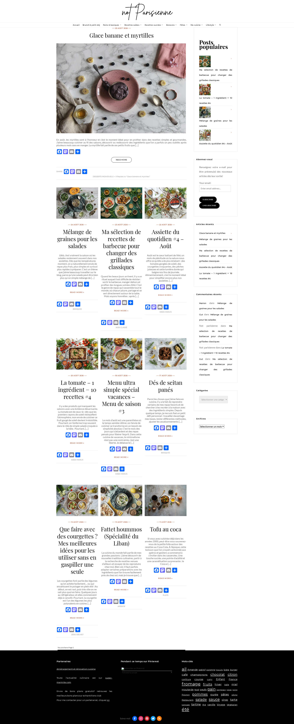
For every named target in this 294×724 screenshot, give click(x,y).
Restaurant (187, 700)
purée (214, 694)
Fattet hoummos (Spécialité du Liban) (121, 536)
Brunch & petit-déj (91, 25)
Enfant (220, 679)
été (185, 709)
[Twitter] (153, 718)
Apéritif (121, 606)
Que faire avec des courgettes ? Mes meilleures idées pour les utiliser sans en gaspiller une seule (77, 550)
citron (232, 674)
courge (198, 679)
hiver (218, 684)
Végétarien (232, 705)
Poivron (186, 695)
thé (204, 705)
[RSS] (159, 718)
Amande (192, 669)
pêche (234, 695)
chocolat (217, 674)
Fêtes (182, 25)
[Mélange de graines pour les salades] (77, 217)
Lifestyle (210, 25)
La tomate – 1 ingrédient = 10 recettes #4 (77, 389)
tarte (233, 699)
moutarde (188, 689)
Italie (226, 685)
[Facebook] (134, 718)
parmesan (221, 690)
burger (233, 669)
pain (211, 689)
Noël (196, 690)
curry (209, 679)
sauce (214, 699)
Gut (201, 314)
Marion (202, 303)
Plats (165, 595)
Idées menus (166, 312)
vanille (211, 704)
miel (234, 684)
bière (226, 669)
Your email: (205, 182)
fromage (191, 683)
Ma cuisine (196, 25)
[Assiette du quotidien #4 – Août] (165, 217)
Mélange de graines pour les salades (77, 239)
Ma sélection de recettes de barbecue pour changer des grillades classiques (121, 249)
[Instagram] (140, 718)
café (185, 674)
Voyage (221, 704)
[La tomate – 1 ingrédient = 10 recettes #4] (77, 368)
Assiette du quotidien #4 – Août (165, 239)
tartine (196, 704)
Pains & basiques (111, 25)
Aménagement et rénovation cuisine (76, 669)
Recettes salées (131, 25)
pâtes (225, 694)
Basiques (77, 309)
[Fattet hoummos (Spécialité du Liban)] (121, 515)
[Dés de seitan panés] (165, 368)
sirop (225, 699)
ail (184, 669)
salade (201, 699)
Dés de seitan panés (165, 386)
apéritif (202, 670)
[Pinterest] (147, 718)
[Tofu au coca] (165, 515)
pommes (200, 694)
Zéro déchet (77, 635)
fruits (207, 684)
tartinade (186, 705)
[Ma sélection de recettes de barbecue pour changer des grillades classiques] (121, 217)
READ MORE (121, 160)
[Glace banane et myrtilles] (121, 132)
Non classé (121, 327)
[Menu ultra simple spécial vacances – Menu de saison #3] (121, 368)
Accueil (76, 25)
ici (108, 700)
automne (210, 670)
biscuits (219, 670)
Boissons (170, 25)
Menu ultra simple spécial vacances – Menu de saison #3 (121, 396)
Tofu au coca (165, 529)
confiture (186, 679)
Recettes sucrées (153, 25)
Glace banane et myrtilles (121, 35)
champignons (198, 674)
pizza (229, 690)
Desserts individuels (103, 176)
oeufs (203, 689)
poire (234, 690)
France (233, 679)
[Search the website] (220, 25)
